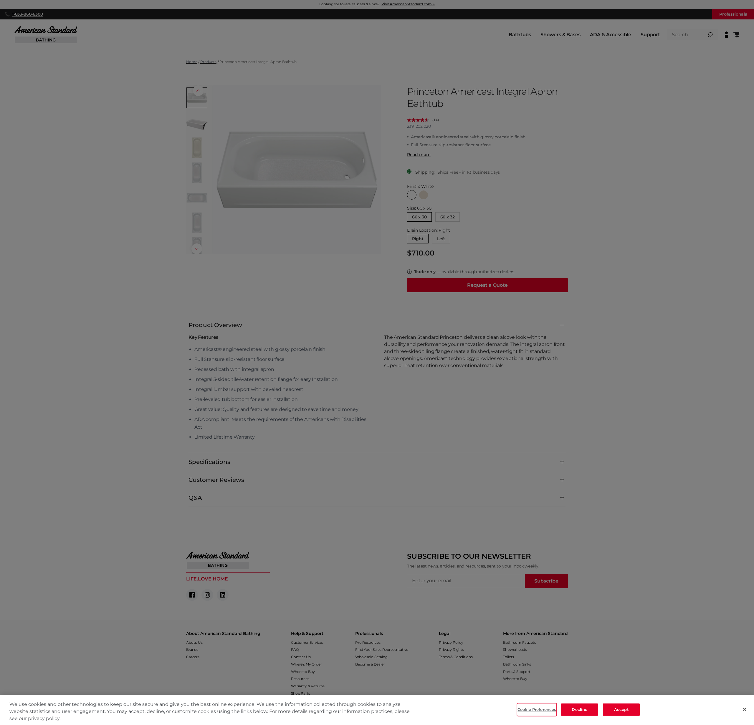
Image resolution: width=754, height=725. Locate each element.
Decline (579, 709)
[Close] (744, 709)
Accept (621, 709)
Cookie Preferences (536, 709)
